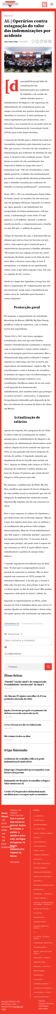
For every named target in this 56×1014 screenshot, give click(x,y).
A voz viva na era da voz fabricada (22, 724)
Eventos (47, 894)
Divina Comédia (40, 868)
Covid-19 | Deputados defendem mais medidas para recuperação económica (26, 793)
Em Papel (43, 1009)
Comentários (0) (11, 623)
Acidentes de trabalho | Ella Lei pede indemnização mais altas (24, 760)
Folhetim (37, 913)
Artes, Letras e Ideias (43, 833)
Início (42, 1001)
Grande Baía (39, 917)
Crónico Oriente (41, 855)
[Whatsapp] (45, 41)
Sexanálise (38, 975)
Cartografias (40, 842)
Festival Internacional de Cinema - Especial (44, 903)
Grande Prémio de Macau (41, 927)
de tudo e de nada (41, 863)
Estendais (38, 894)
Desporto (38, 859)
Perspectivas (39, 962)
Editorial (37, 881)
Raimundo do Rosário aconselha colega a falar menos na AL (27, 782)
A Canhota (38, 816)
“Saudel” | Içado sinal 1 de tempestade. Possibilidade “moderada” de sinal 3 (25, 683)
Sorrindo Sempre (41, 983)
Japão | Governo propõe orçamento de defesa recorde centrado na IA (25, 712)
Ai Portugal (39, 820)
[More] (50, 41)
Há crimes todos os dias (17, 736)
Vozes (48, 992)
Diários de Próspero (42, 872)
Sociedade (38, 979)
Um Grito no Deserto (43, 988)
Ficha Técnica (46, 1004)
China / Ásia (39, 850)
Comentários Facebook (32, 623)
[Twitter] (37, 41)
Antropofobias (40, 824)
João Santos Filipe (11, 42)
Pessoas (37, 966)
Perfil (47, 958)
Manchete (38, 958)
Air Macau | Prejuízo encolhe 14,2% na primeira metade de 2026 (25, 697)
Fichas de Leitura (41, 909)
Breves (36, 837)
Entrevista (38, 889)
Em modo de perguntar (43, 885)
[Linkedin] (41, 41)
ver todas (14, 862)
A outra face (39, 829)
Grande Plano (40, 921)
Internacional (40, 947)
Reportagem (39, 971)
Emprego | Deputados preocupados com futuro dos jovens (27, 771)
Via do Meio (38, 992)
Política (8, 16)
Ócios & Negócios (41, 997)
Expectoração (40, 898)
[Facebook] (33, 41)
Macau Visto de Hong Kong (43, 952)
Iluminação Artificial (43, 943)
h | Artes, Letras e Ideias (42, 937)
